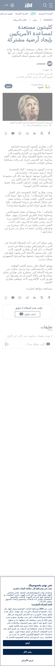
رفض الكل (27, 652)
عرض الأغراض (27, 660)
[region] (27, 621)
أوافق (27, 643)
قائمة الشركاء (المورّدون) (42, 604)
